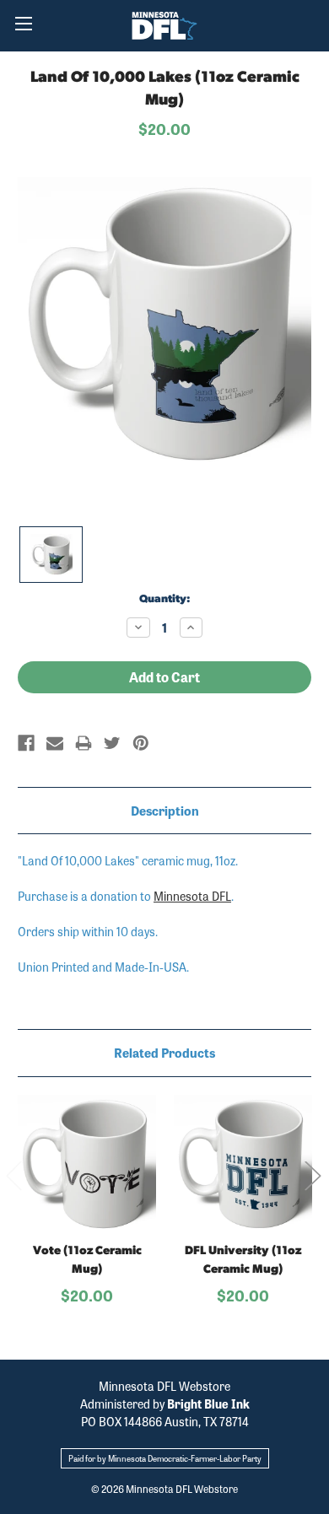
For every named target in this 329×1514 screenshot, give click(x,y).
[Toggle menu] (23, 23)
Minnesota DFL (192, 895)
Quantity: (165, 599)
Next (312, 1175)
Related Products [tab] (164, 1052)
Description (165, 810)
